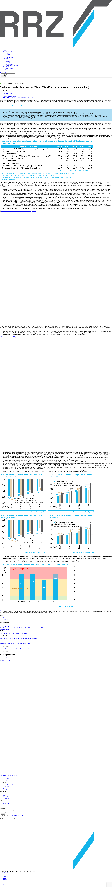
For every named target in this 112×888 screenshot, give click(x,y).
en (3, 80)
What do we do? (10, 54)
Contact (5, 69)
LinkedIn (5, 880)
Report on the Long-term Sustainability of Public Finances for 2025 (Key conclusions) (20, 648)
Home (4, 50)
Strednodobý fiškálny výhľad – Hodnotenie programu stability (18, 97)
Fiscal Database (7, 67)
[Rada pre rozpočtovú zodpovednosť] (56, 48)
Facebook (5, 619)
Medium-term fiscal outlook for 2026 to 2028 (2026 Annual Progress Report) (18, 638)
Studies (8, 61)
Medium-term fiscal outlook (9, 96)
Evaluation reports (10, 60)
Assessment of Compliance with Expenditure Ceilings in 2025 (15, 643)
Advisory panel (9, 57)
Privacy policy (6, 786)
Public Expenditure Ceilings (13, 65)
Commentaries (9, 64)
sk (3, 79)
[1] (17, 559)
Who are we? (9, 56)
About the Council (7, 51)
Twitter (4, 617)
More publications (4, 657)
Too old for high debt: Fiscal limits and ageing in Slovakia (14, 633)
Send (3, 813)
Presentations (9, 62)
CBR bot (8, 53)
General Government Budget (10, 94)
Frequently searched (8, 68)
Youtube (5, 879)
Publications (6, 58)
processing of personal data (16, 815)
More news (2, 632)
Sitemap (5, 789)
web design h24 (4, 872)
